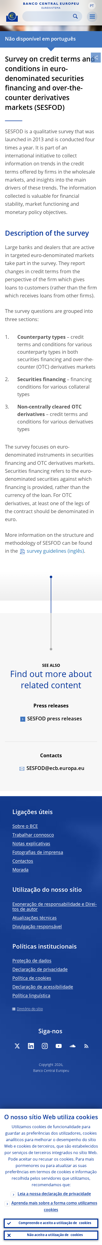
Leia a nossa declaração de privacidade (54, 1194)
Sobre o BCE (25, 826)
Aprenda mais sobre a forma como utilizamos (54, 1206)
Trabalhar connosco (33, 835)
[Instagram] (45, 1046)
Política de (31, 978)
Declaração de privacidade (40, 970)
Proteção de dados (31, 961)
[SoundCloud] (72, 1046)
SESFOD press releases (54, 719)
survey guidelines (46, 551)
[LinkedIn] (31, 1046)
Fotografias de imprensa (37, 852)
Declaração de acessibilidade (42, 987)
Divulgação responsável (37, 927)
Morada (20, 870)
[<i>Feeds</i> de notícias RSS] (86, 1046)
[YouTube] (59, 1046)
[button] (92, 5)
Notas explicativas (31, 844)
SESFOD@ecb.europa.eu (55, 768)
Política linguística (31, 996)
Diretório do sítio (30, 1009)
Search (75, 16)
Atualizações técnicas (34, 918)
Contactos (22, 861)
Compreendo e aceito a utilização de (55, 1223)
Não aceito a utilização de (55, 1235)
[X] (17, 1046)
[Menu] (92, 16)
